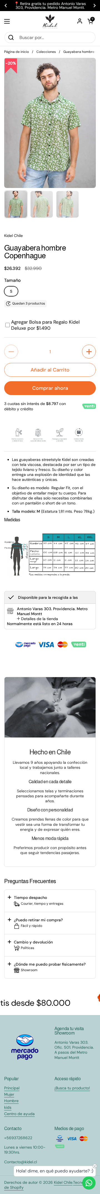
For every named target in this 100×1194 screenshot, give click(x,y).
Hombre (11, 1100)
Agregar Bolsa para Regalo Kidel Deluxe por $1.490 (45, 325)
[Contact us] (89, 1183)
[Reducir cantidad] (11, 352)
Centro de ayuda (19, 1113)
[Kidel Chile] (50, 21)
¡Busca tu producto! (72, 1087)
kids (7, 1107)
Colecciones (46, 52)
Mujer (9, 1094)
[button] (90, 21)
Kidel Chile (63, 1182)
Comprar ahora (50, 388)
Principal (11, 1087)
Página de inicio (16, 52)
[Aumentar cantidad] (89, 352)
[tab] (37, 618)
